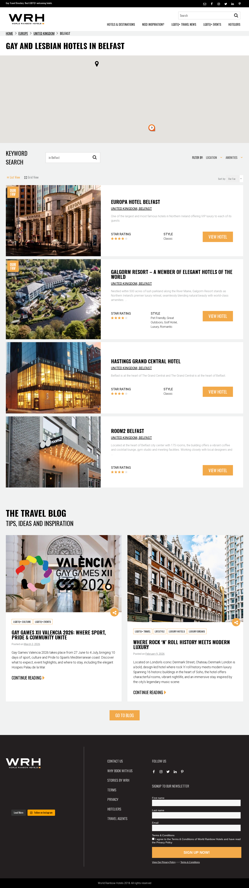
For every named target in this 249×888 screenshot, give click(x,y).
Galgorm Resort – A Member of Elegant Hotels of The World (171, 274)
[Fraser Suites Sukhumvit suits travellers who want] (14, 779)
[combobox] (213, 157)
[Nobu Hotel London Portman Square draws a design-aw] (52, 790)
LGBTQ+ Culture (22, 622)
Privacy (112, 799)
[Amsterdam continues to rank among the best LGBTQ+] (52, 779)
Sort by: (222, 179)
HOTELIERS (234, 24)
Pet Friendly (158, 318)
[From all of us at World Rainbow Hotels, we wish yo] (33, 801)
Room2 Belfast (127, 430)
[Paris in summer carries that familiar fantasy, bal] (14, 801)
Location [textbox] (211, 157)
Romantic (166, 326)
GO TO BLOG (124, 715)
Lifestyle (160, 631)
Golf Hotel (170, 322)
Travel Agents (117, 818)
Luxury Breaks (197, 631)
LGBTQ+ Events (43, 622)
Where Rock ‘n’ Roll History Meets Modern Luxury (181, 644)
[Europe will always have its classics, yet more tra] (52, 801)
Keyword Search (17, 157)
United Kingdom (44, 33)
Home (9, 33)
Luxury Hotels (177, 631)
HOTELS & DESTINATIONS (121, 24)
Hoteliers (114, 808)
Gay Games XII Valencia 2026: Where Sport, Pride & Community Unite (59, 635)
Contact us (115, 760)
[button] (151, 127)
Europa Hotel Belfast (135, 201)
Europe (23, 33)
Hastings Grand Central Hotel (146, 361)
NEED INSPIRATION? (153, 24)
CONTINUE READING (26, 678)
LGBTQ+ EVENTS (212, 24)
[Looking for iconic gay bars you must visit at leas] (33, 790)
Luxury (155, 326)
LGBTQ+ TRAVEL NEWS (184, 24)
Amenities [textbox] (231, 157)
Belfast (145, 208)
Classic (168, 238)
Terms (111, 789)
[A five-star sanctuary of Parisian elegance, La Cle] (14, 790)
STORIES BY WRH (118, 780)
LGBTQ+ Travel (143, 631)
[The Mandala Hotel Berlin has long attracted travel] (33, 779)
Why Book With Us (120, 770)
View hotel (218, 237)
